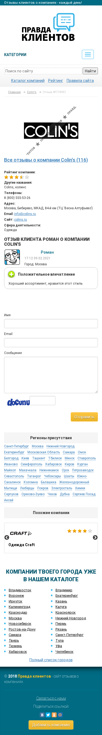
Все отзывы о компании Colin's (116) (46, 160)
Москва (15, 618)
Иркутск (15, 601)
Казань (61, 601)
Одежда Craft (51, 538)
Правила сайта (80, 80)
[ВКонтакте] (42, 714)
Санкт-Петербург (69, 635)
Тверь (14, 640)
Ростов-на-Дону (22, 629)
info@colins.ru (25, 214)
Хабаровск (18, 652)
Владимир (63, 590)
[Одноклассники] (54, 714)
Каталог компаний (28, 80)
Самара (15, 635)
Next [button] (95, 537)
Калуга (61, 607)
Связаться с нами (51, 698)
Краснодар (18, 612)
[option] (51, 538)
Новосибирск (20, 624)
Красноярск (65, 612)
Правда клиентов (34, 676)
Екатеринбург (66, 595)
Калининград (19, 607)
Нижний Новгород (70, 618)
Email (8, 334)
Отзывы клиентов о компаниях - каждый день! (43, 3)
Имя (7, 315)
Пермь (60, 624)
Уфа (58, 646)
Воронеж (16, 595)
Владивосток (20, 590)
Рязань (61, 629)
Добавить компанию (51, 725)
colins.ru (20, 220)
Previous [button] (7, 537)
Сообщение (13, 353)
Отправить (84, 417)
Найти (90, 71)
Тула (59, 640)
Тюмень (15, 646)
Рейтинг (55, 80)
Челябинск (64, 652)
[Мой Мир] (60, 714)
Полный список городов (51, 660)
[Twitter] (48, 714)
